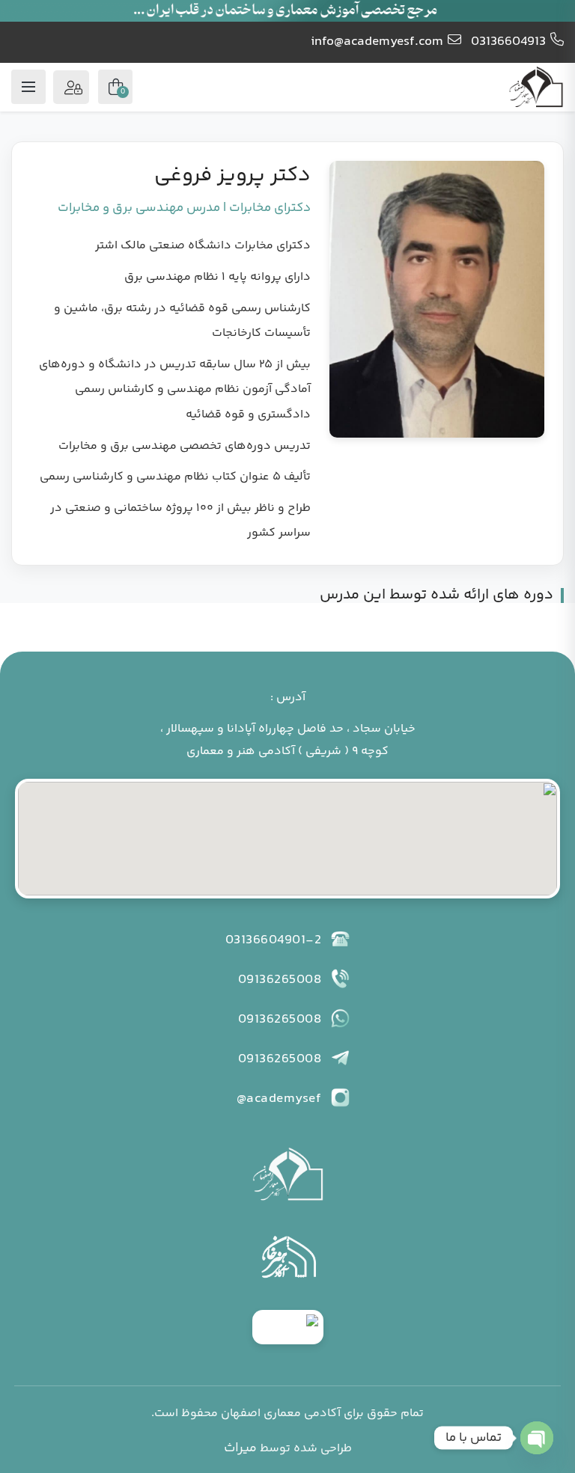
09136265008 (280, 980)
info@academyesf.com (377, 41)
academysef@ (279, 1098)
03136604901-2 (273, 940)
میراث (240, 1448)
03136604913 (508, 41)
